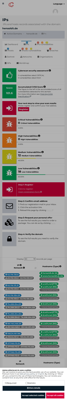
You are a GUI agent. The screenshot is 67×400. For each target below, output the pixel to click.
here (11, 378)
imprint (41, 374)
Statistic (32, 383)
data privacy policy (27, 374)
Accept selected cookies (33, 395)
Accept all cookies (55, 395)
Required (11, 383)
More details (34, 388)
